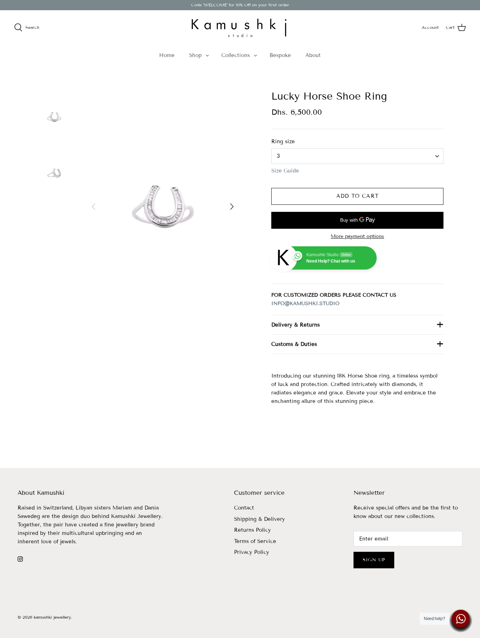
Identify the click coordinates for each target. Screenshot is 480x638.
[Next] (232, 206)
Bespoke (280, 55)
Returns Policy (252, 530)
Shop (195, 55)
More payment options (357, 236)
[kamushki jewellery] (240, 27)
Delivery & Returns (295, 325)
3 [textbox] (278, 156)
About (313, 55)
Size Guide (285, 171)
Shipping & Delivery (259, 519)
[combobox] (357, 156)
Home (167, 55)
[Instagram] (20, 559)
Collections (235, 55)
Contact (244, 508)
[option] (163, 206)
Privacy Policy (251, 552)
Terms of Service (255, 541)
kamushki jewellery (52, 617)
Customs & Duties (294, 344)
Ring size (283, 141)
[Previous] (93, 206)
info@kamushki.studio (305, 304)
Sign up (374, 560)
